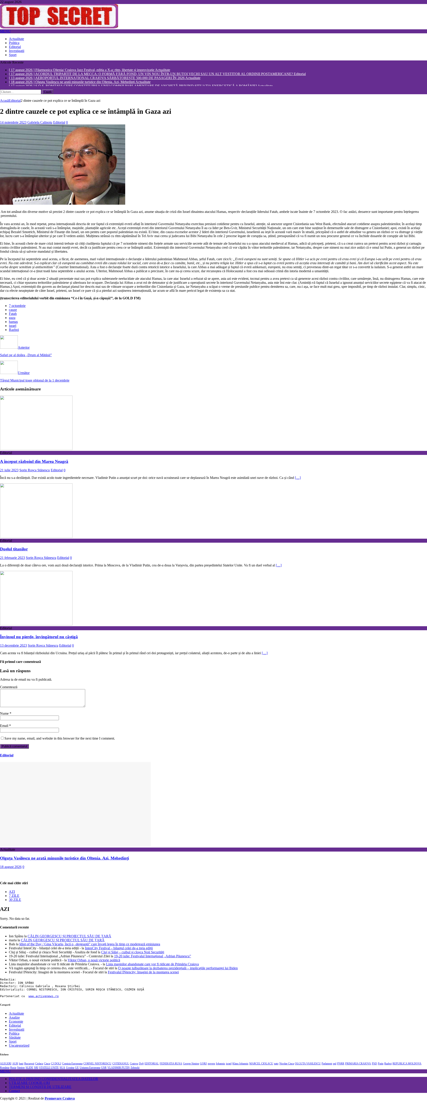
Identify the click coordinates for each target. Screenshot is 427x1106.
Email (4, 728)
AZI (12, 894)
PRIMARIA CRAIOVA (358, 1065)
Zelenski (135, 1069)
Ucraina (70, 1069)
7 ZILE (14, 898)
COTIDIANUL (120, 1065)
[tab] (218, 894)
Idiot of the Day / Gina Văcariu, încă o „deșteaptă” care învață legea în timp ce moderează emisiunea (89, 946)
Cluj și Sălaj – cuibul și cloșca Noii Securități (132, 954)
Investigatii (16, 51)
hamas (13, 324)
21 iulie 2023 (9, 472)
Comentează (8, 689)
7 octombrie (17, 308)
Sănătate (15, 1039)
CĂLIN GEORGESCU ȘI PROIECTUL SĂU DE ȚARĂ (69, 938)
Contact (14, 1093)
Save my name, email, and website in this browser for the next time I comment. (59, 740)
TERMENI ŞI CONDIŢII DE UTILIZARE (40, 1089)
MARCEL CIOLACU (261, 1065)
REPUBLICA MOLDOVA (407, 1065)
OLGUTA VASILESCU (308, 1065)
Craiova (134, 1065)
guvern (211, 1065)
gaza (12, 320)
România (4, 1069)
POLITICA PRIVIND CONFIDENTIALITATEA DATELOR (53, 1081)
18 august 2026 (11, 869)
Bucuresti (29, 1065)
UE (77, 1069)
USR (104, 1069)
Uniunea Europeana (90, 1069)
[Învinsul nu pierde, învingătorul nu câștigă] (36, 626)
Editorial (15, 47)
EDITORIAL (152, 1065)
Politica (14, 43)
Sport (12, 55)
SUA (62, 1069)
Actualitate (16, 39)
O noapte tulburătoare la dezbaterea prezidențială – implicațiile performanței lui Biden (178, 970)
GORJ (203, 1065)
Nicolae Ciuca (286, 1065)
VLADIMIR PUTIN (118, 1069)
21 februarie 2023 (12, 560)
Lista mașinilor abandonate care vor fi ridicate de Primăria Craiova (152, 966)
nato (276, 1065)
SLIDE (29, 1069)
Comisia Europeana (72, 1065)
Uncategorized (19, 1047)
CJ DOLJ (56, 1065)
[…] (298, 480)
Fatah (13, 316)
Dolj (141, 1065)
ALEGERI (5, 1065)
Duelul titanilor (14, 551)
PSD (374, 1065)
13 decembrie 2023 (13, 647)
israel (12, 328)
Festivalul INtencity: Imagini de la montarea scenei (143, 974)
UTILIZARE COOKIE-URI (29, 1085)
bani (21, 1065)
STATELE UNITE (49, 1069)
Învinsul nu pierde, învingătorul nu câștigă (39, 638)
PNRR (340, 1065)
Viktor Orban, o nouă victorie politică (94, 962)
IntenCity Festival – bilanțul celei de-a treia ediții (119, 950)
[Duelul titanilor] (36, 538)
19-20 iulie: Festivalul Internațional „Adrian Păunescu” (152, 958)
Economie (16, 1023)
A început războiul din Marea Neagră (34, 463)
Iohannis (220, 1065)
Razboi (14, 332)
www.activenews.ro (43, 998)
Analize (14, 1019)
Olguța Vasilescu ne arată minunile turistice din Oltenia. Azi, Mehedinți (64, 860)
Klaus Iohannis (240, 1065)
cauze (13, 312)
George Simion (191, 1065)
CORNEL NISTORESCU (97, 1065)
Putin (380, 1065)
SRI (36, 1069)
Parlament (327, 1065)
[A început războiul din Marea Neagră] (36, 451)
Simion (21, 1069)
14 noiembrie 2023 (13, 124)
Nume (5, 715)
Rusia (13, 1069)
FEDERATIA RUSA (171, 1065)
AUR (15, 1065)
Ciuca (47, 1065)
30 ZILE (15, 902)
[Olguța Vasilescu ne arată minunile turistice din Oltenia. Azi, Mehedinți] (75, 847)
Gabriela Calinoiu (39, 124)
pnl (334, 1065)
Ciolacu (39, 1065)
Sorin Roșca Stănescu (34, 472)
